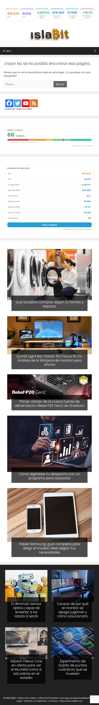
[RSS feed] (34, 103)
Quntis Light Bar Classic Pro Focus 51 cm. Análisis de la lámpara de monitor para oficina (49, 360)
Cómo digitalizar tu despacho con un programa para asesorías (49, 476)
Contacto (53, 701)
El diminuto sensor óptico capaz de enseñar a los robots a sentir (26, 610)
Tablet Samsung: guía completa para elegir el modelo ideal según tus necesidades (49, 548)
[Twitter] (17, 103)
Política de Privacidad (48, 698)
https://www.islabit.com (71, 701)
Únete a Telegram (49, 225)
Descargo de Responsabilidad (74, 698)
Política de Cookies (27, 698)
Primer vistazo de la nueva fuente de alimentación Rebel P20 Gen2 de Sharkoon (49, 403)
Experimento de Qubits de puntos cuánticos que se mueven (72, 667)
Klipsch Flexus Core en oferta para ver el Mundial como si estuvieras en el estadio (26, 669)
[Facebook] (9, 103)
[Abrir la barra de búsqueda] (95, 51)
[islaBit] (49, 34)
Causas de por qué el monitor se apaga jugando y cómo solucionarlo (72, 610)
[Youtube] (26, 103)
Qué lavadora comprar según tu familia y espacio (50, 304)
